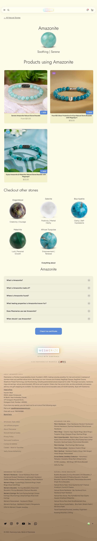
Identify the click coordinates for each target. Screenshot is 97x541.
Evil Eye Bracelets (24, 488)
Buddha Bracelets (60, 475)
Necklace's (21, 504)
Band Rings (87, 432)
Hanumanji (82, 456)
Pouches (69, 509)
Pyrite (80, 485)
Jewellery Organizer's (80, 509)
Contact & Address (10, 444)
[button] (4, 10)
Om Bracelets (85, 475)
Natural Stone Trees (61, 485)
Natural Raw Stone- (61, 496)
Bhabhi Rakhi (87, 504)
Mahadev (57, 459)
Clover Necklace (24, 475)
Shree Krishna (81, 459)
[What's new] (87, 10)
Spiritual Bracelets (68, 479)
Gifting (70, 513)
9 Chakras (70, 487)
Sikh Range (87, 451)
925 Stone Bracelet (81, 462)
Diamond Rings (30, 482)
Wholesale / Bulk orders (12, 422)
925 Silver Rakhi (59, 506)
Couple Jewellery (22, 507)
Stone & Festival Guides (12, 433)
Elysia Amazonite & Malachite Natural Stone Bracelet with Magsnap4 (26, 175)
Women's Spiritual (10, 504)
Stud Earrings (70, 445)
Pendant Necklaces (86, 424)
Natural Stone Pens (60, 501)
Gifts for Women (9, 507)
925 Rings (70, 462)
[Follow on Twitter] (5, 523)
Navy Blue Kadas (78, 440)
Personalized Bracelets (80, 442)
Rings (83, 448)
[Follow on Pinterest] (17, 523)
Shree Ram (72, 459)
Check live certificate (48, 331)
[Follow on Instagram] (11, 523)
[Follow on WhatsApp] (35, 523)
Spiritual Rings (82, 434)
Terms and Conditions (11, 440)
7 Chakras (85, 485)
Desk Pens (71, 501)
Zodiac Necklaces (10, 479)
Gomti (64, 487)
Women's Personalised (11, 501)
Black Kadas (74, 437)
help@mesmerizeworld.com (20, 408)
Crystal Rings (19, 482)
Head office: (8, 389)
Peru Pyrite (71, 496)
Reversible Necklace (24, 479)
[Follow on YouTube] (23, 523)
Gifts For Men (59, 465)
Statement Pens (80, 501)
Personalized (68, 453)
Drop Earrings (25, 496)
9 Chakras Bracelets (74, 477)
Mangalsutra (35, 504)
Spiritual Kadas (67, 442)
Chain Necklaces (72, 424)
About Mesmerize (10, 429)
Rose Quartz (73, 485)
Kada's (78, 448)
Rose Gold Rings (14, 485)
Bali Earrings (80, 445)
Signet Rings (78, 432)
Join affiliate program (11, 425)
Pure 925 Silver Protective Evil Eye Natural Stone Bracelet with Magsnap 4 (72, 117)
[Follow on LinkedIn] (29, 523)
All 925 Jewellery (60, 462)
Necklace (72, 448)
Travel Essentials (59, 509)
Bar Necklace (77, 490)
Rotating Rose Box (60, 513)
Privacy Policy (8, 436)
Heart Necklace (37, 479)
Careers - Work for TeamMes (13, 447)
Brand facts (8, 414)
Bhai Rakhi (78, 504)
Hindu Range (58, 453)
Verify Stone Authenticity (12, 451)
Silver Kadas (83, 437)
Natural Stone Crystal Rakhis (64, 504)
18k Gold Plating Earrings (25, 493)
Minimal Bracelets (17, 490)
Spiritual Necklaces (75, 426)
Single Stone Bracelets (62, 482)
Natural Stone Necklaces (62, 490)
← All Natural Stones (12, 18)
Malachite (70, 498)
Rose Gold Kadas (65, 440)
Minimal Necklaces (60, 426)
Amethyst (57, 487)
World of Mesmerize (28, 532)
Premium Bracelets (30, 490)
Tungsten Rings (59, 434)
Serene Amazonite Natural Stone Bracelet (25, 115)
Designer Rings (71, 434)
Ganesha (65, 459)
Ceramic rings (68, 432)
